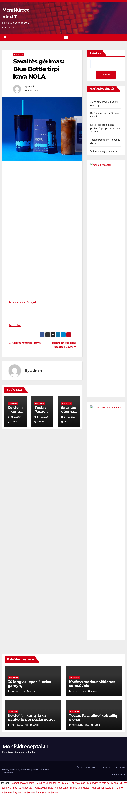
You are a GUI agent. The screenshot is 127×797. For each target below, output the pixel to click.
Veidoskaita (61, 787)
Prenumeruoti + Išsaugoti (22, 302)
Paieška (95, 53)
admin (31, 86)
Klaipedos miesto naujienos (102, 783)
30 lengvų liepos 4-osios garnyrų (29, 684)
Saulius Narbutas (22, 787)
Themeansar (7, 772)
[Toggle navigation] (66, 37)
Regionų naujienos (23, 792)
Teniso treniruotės (79, 787)
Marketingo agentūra (22, 783)
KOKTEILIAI (119, 768)
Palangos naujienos (47, 792)
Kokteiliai (18, 54)
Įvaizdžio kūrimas (43, 787)
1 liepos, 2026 (18, 691)
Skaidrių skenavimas (73, 783)
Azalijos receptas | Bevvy (26, 342)
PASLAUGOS (118, 774)
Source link (15, 325)
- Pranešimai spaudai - (102, 787)
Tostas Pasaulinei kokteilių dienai (93, 717)
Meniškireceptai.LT (25, 746)
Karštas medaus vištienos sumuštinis (92, 684)
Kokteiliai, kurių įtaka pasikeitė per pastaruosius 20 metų (105, 128)
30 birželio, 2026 (19, 725)
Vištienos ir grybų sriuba (104, 151)
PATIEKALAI (13, 677)
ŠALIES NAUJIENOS (86, 768)
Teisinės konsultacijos (48, 783)
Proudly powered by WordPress (16, 769)
